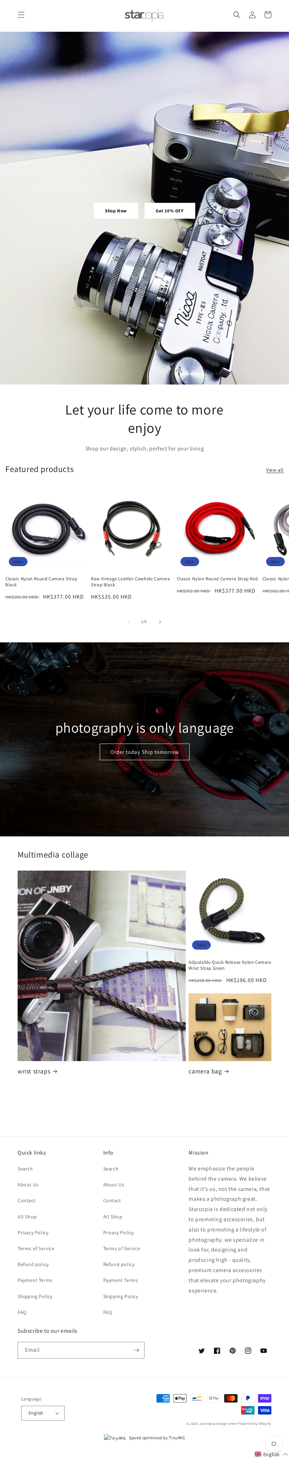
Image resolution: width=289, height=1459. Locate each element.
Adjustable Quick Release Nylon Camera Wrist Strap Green (230, 965)
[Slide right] (160, 622)
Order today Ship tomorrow (144, 752)
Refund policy (33, 1264)
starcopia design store (218, 1423)
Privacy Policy (33, 1232)
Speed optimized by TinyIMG (156, 1437)
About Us (28, 1184)
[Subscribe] (136, 1350)
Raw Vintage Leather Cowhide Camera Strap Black (130, 582)
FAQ (22, 1312)
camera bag (205, 1071)
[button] (21, 15)
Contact (27, 1200)
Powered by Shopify (254, 1423)
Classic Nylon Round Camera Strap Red (217, 579)
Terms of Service (36, 1248)
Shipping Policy (35, 1296)
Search (25, 1169)
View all (275, 470)
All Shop (27, 1216)
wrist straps (34, 1071)
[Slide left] (129, 622)
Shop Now (116, 211)
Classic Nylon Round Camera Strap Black (41, 582)
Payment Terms (35, 1280)
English (36, 1413)
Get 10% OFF (170, 211)
